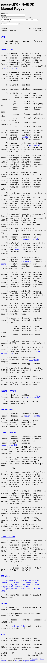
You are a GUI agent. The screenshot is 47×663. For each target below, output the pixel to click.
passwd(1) (6, 582)
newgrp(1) (34, 580)
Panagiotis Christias (28, 660)
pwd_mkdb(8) (35, 145)
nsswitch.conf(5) (13, 68)
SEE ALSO (5, 576)
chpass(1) (11, 580)
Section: (5, 17)
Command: (5, 13)
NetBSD (34, 659)
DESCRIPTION (7, 49)
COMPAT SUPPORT (8, 432)
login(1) (22, 580)
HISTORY (5, 603)
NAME (3, 37)
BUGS (3, 634)
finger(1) (39, 351)
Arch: (32, 17)
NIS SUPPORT (7, 410)
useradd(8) (26, 589)
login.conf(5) (25, 262)
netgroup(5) (7, 587)
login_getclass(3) (15, 584)
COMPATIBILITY (8, 537)
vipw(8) (37, 589)
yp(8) (3, 591)
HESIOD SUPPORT (8, 391)
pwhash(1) (18, 582)
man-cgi (17, 660)
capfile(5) (6, 264)
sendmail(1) (7, 353)
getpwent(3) (31, 582)
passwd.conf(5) (30, 239)
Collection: (6, 21)
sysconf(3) (23, 137)
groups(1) (19, 249)
